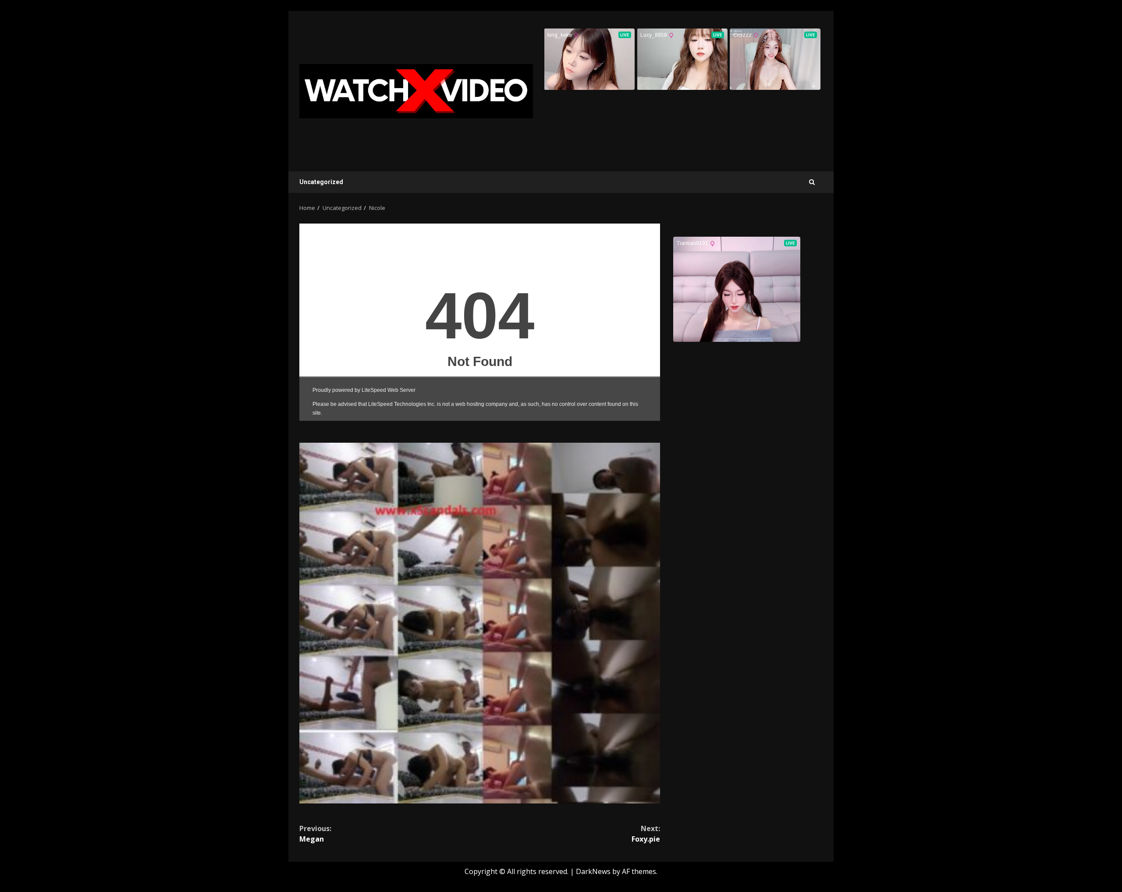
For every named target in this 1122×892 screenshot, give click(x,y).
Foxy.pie (646, 834)
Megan (315, 834)
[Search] (812, 182)
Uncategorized (321, 181)
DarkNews (593, 871)
